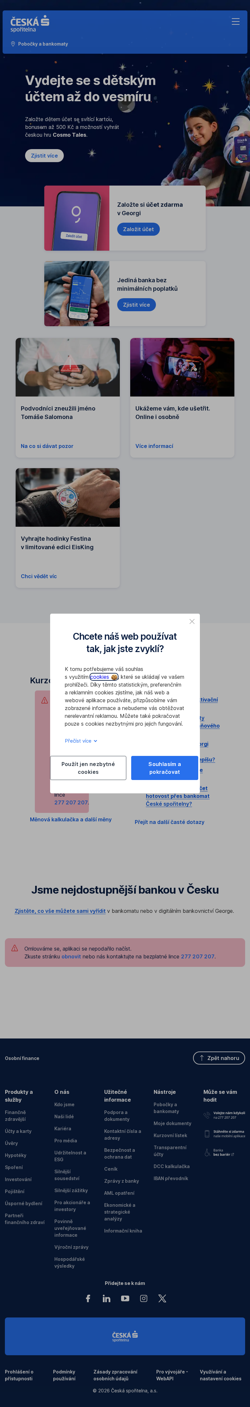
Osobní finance (22, 1058)
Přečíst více (79, 741)
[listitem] (192, 621)
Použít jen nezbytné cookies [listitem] (88, 768)
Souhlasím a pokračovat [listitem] (164, 768)
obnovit (71, 956)
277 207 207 (71, 802)
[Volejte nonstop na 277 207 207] (224, 1114)
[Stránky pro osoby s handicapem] (224, 1151)
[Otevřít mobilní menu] (236, 21)
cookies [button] (100, 677)
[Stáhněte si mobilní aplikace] (224, 1132)
